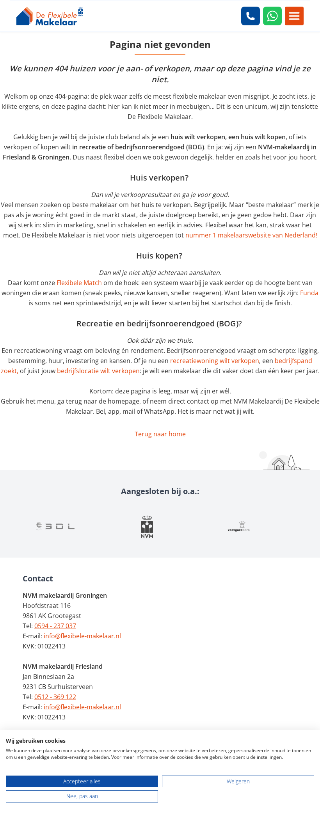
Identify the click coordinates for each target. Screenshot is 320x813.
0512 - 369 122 (55, 697)
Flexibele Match (79, 282)
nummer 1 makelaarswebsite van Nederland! (251, 235)
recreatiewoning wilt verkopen (214, 360)
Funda (309, 293)
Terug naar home (160, 434)
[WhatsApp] (272, 16)
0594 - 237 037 (55, 626)
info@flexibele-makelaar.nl (82, 636)
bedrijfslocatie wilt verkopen (98, 371)
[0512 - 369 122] (250, 16)
